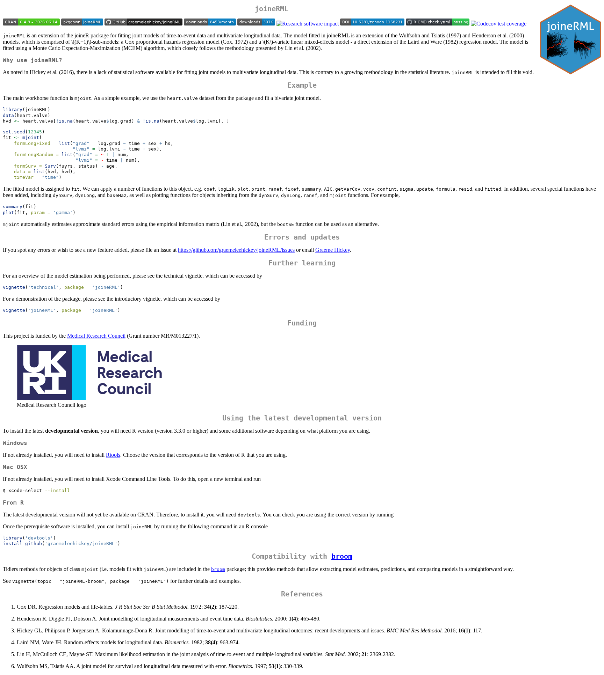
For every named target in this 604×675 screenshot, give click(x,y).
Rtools (113, 455)
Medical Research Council (96, 336)
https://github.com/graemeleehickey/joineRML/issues (236, 250)
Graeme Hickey (332, 250)
